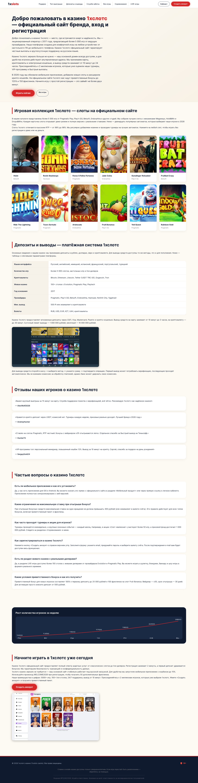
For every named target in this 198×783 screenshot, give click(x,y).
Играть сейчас (23, 93)
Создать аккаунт (181, 4)
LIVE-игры (135, 4)
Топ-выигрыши (56, 4)
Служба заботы (93, 4)
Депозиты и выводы (74, 4)
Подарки (42, 4)
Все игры (107, 4)
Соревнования (121, 4)
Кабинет (163, 4)
